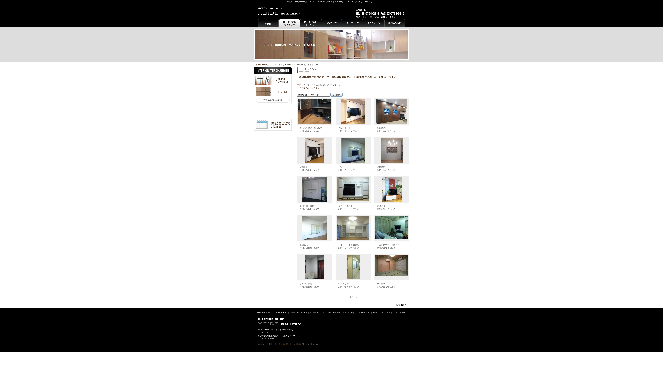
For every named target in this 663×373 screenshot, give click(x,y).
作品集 (292, 312)
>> (356, 297)
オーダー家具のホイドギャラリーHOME (274, 64)
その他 (375, 312)
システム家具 (302, 312)
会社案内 (336, 312)
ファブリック (326, 312)
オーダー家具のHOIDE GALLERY (285, 344)
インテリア (314, 312)
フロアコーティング (363, 312)
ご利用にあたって (400, 312)
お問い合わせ (347, 312)
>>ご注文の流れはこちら (308, 88)
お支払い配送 (385, 312)
